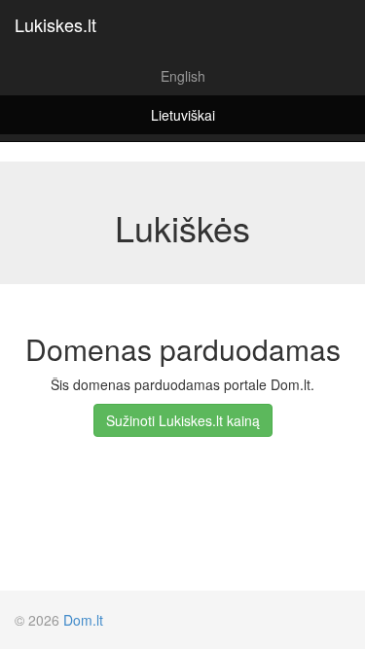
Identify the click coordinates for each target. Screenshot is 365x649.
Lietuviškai (183, 115)
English (183, 76)
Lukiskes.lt (55, 24)
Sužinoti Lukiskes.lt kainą (183, 420)
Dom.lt (83, 620)
